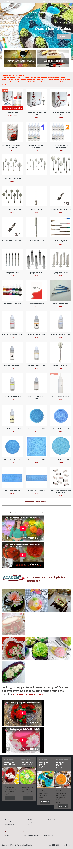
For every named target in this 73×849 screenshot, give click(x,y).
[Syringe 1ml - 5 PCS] (12, 259)
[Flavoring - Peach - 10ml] (36, 321)
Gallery (54, 18)
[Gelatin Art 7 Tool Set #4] (12, 196)
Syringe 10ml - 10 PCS (61, 273)
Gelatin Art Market (36, 12)
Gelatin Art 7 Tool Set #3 (60, 178)
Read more (10, 798)
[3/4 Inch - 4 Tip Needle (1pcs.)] (12, 227)
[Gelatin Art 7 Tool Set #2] (36, 164)
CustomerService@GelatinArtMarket (59, 1)
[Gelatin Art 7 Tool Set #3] (60, 164)
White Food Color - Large (60, 396)
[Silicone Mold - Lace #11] (36, 415)
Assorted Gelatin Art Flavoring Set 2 (61, 146)
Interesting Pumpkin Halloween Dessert (60, 765)
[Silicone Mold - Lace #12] (60, 415)
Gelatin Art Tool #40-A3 (36, 240)
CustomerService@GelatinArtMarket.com (38, 835)
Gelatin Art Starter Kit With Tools (36, 113)
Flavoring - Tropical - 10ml (12, 396)
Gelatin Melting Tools (60, 304)
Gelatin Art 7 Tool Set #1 (12, 178)
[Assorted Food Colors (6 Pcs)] (12, 290)
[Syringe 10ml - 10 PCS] (60, 259)
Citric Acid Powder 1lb (36, 304)
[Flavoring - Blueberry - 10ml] (60, 321)
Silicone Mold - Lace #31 (36, 491)
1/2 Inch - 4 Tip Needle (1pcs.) (61, 209)
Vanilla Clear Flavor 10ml (12, 429)
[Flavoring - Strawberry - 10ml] (12, 321)
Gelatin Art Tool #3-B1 (60, 365)
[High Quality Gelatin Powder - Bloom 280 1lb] (12, 132)
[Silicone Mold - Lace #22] (60, 446)
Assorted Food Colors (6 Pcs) (12, 304)
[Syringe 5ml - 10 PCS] (36, 259)
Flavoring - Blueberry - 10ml (60, 334)
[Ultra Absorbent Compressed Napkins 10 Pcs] (60, 477)
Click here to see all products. (36, 501)
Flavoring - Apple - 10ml (12, 365)
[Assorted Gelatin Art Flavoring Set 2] (60, 132)
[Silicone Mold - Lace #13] (12, 446)
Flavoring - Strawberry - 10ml (12, 334)
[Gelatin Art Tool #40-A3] (36, 227)
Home (7, 18)
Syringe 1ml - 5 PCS (12, 273)
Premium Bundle (12, 112)
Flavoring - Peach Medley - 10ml (36, 397)
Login (61, 7)
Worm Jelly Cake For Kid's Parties (27, 763)
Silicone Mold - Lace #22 (61, 460)
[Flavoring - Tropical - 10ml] (12, 383)
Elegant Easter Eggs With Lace (9, 763)
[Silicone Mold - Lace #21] (36, 446)
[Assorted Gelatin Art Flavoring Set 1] (36, 132)
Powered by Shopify (24, 845)
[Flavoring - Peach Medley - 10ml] (36, 383)
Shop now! (64, 37)
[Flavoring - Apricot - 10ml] (36, 352)
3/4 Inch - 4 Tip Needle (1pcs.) (12, 240)
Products (17, 18)
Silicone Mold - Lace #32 (12, 491)
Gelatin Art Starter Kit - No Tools (61, 113)
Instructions (31, 18)
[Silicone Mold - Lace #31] (36, 477)
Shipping (34, 21)
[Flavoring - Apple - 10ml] (12, 352)
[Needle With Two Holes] (36, 196)
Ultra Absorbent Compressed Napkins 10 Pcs (61, 491)
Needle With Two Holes (36, 209)
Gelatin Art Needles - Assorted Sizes (61, 241)
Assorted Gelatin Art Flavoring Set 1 (36, 146)
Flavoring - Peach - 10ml (36, 334)
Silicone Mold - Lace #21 (36, 460)
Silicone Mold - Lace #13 (12, 460)
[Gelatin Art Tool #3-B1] (60, 352)
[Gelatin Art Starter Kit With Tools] (36, 99)
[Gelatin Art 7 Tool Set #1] (12, 164)
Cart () (68, 7)
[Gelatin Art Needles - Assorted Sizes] (60, 227)
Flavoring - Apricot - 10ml (36, 365)
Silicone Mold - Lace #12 (61, 429)
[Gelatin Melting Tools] (60, 290)
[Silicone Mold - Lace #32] (12, 477)
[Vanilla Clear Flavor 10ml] (12, 415)
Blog (63, 18)
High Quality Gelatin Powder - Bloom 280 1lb (12, 146)
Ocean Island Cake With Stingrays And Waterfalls (44, 765)
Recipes (44, 18)
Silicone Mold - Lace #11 (36, 429)
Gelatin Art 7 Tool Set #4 (12, 209)
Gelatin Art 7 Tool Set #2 (36, 178)
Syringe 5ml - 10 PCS (36, 273)
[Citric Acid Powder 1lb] (36, 290)
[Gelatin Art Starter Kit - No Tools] (60, 99)
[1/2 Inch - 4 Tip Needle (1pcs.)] (60, 196)
